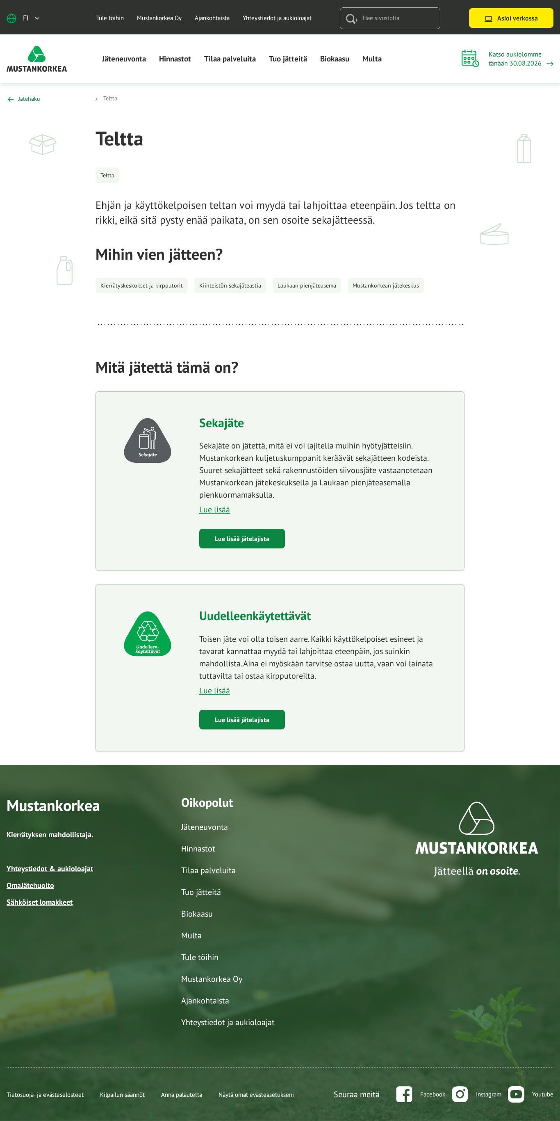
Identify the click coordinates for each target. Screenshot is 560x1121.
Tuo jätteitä (288, 58)
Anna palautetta (181, 1094)
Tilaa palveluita (230, 58)
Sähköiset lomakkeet (40, 902)
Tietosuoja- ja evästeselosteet (45, 1094)
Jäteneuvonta (124, 58)
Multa (372, 58)
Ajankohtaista (212, 18)
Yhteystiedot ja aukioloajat (277, 18)
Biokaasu (334, 58)
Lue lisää (214, 509)
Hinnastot (175, 58)
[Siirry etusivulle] (37, 58)
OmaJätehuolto (30, 885)
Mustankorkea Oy (159, 18)
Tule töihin (110, 18)
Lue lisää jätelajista (242, 538)
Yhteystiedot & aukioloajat (50, 868)
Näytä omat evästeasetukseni (256, 1094)
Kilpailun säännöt (122, 1094)
